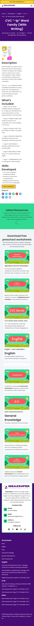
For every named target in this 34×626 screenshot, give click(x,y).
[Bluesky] (6, 197)
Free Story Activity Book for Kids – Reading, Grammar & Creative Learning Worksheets (15, 566)
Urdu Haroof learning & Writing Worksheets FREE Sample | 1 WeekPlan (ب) (16, 585)
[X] (6, 194)
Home (3, 13)
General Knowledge (8, 553)
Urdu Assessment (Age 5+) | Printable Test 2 (15, 592)
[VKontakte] (3, 197)
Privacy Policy (6, 616)
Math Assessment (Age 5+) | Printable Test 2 (15, 601)
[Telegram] (20, 194)
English (19, 13)
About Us (29, 614)
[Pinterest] (17, 194)
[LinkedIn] (10, 194)
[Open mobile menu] (31, 5)
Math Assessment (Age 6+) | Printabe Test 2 (15, 598)
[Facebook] (3, 194)
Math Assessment (7, 559)
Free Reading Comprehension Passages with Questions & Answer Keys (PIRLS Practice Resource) (15, 572)
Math (3, 543)
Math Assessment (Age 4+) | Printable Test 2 (15, 604)
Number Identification (8, 556)
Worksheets (11, 13)
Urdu (3, 550)
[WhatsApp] (13, 194)
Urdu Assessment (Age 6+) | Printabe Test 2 (15, 589)
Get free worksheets (17, 2)
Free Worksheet (8, 186)
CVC (25, 13)
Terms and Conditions (18, 616)
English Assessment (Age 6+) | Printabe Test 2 (16, 578)
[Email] (10, 197)
